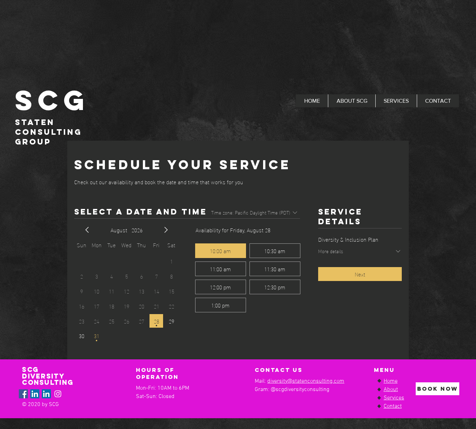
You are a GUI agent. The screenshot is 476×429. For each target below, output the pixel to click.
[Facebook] (23, 393)
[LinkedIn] (34, 393)
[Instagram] (57, 393)
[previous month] (87, 230)
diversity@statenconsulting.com (305, 381)
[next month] (166, 230)
